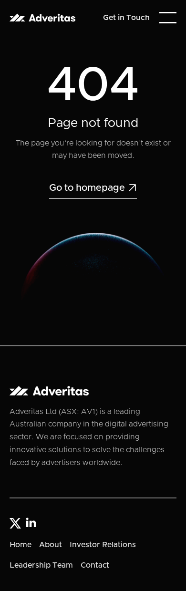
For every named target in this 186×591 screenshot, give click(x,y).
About (50, 545)
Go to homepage (93, 188)
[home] (42, 17)
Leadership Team (41, 565)
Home (20, 545)
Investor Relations (103, 545)
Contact (95, 565)
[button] (167, 17)
